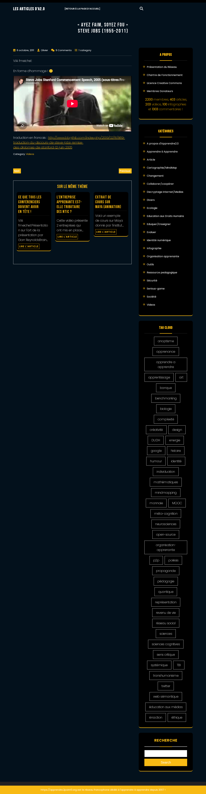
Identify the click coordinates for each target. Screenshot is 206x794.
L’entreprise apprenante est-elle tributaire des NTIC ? (69, 204)
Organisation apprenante (163, 256)
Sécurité (152, 280)
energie (174, 440)
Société (151, 297)
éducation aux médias (166, 707)
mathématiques (166, 482)
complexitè (166, 419)
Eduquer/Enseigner (159, 224)
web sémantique (165, 696)
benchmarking (166, 398)
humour (156, 461)
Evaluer (151, 232)
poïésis (173, 560)
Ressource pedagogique (162, 272)
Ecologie (152, 208)
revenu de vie (166, 612)
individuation (166, 471)
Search (166, 762)
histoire (176, 450)
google (156, 450)
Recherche (165, 740)
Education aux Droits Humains (165, 216)
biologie (166, 409)
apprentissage (159, 377)
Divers (151, 200)
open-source (165, 534)
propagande (166, 571)
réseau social (166, 623)
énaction (155, 717)
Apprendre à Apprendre (162, 151)
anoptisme (166, 341)
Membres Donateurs (160, 91)
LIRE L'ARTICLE (28, 246)
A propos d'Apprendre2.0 (163, 143)
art (181, 377)
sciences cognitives (166, 644)
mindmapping (166, 492)
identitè (176, 461)
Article (151, 160)
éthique (176, 717)
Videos (30, 154)
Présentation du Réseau (162, 67)
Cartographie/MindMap (162, 168)
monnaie (156, 503)
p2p (156, 560)
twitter (165, 686)
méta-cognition (166, 513)
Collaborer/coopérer (160, 184)
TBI (179, 665)
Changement (155, 176)
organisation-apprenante (166, 547)
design (177, 429)
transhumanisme (166, 675)
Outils (150, 264)
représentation (166, 602)
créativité (156, 429)
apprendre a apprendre (165, 364)
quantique (165, 591)
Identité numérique (159, 240)
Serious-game (156, 288)
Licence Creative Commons (164, 83)
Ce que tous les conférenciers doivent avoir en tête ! (30, 204)
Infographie (154, 248)
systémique (159, 665)
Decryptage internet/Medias (165, 192)
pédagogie (165, 581)
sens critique (166, 654)
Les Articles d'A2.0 (29, 8)
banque (166, 388)
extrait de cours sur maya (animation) (108, 202)
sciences (165, 633)
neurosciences (165, 524)
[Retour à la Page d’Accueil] (82, 8)
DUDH (155, 440)
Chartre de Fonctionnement (165, 75)
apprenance (165, 351)
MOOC (177, 503)
